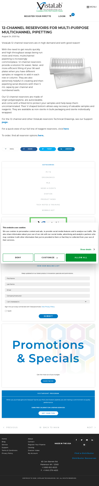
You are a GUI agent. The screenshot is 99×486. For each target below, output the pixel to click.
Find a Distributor (84, 453)
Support (5, 447)
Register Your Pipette (37, 16)
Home (4, 439)
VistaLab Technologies (49, 7)
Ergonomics (48, 177)
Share (29, 149)
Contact (31, 442)
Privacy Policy (7, 453)
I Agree (9, 311)
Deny (18, 257)
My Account (33, 453)
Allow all (81, 257)
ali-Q (48, 172)
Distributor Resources (84, 458)
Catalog (31, 447)
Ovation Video (33, 450)
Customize (48, 257)
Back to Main (50, 427)
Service (5, 445)
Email (11, 149)
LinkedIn (68, 149)
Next (90, 427)
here (40, 135)
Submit (48, 316)
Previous (12, 427)
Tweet (49, 149)
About (30, 439)
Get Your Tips (48, 413)
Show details (85, 249)
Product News (48, 199)
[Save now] (48, 372)
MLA (48, 183)
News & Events (48, 188)
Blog (4, 442)
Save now (48, 381)
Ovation (48, 194)
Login (61, 16)
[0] (70, 15)
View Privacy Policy (48, 307)
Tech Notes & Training (48, 205)
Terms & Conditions (9, 450)
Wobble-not (48, 210)
